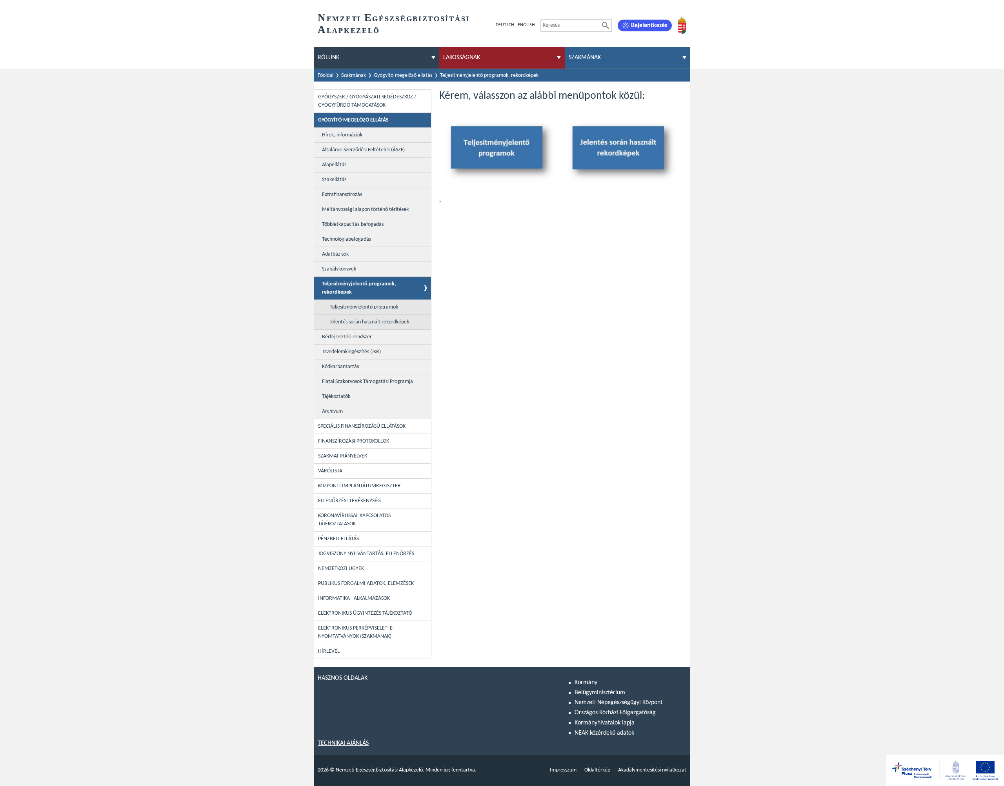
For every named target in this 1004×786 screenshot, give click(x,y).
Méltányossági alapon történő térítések (365, 209)
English (526, 25)
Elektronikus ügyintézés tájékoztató (365, 613)
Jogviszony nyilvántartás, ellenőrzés (366, 554)
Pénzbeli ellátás (338, 539)
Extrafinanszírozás (342, 195)
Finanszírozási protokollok (353, 441)
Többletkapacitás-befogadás (353, 224)
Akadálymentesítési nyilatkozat (652, 770)
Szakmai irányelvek (342, 456)
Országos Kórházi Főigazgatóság (615, 713)
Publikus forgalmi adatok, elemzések (366, 583)
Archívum (332, 411)
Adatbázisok (335, 254)
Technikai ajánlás (343, 743)
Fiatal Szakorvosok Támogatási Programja (367, 382)
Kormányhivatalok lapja (605, 723)
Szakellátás (334, 180)
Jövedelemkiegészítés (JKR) (351, 352)
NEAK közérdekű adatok (604, 733)
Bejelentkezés (649, 25)
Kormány (586, 682)
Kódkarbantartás (340, 367)
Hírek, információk (342, 135)
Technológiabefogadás (346, 239)
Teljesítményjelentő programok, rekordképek (489, 75)
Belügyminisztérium (600, 693)
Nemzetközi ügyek (341, 569)
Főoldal (325, 75)
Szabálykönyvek (339, 269)
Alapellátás (334, 165)
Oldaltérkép (597, 770)
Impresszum (563, 770)
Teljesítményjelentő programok (364, 307)
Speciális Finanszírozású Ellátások (362, 426)
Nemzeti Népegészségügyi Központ (618, 702)
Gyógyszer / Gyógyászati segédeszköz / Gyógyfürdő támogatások (367, 101)
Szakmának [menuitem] (585, 57)
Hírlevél (329, 651)
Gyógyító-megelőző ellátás (403, 75)
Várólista (330, 471)
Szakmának (353, 75)
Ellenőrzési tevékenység (349, 501)
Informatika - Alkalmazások (354, 598)
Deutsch (505, 25)
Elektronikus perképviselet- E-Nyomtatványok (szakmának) (356, 632)
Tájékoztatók (336, 396)
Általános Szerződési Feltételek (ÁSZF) (363, 150)
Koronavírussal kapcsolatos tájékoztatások (354, 520)
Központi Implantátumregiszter (359, 486)
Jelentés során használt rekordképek (369, 322)
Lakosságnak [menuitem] (461, 57)
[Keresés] (605, 25)
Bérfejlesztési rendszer (347, 337)
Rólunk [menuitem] (328, 57)
